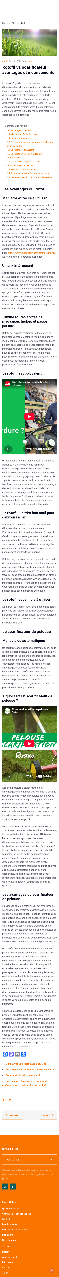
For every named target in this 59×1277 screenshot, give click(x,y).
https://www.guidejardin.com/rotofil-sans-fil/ (31, 252)
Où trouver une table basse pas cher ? (27, 1063)
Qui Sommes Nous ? (11, 1208)
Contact (6, 1219)
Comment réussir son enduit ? (23, 1075)
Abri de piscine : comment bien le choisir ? (30, 1069)
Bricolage (6, 1267)
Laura (29, 61)
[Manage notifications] (51, 1270)
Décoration (7, 1262)
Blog (14, 23)
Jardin (5, 61)
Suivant (47, 1115)
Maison (5, 1252)
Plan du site (7, 1235)
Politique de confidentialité (15, 1229)
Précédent (13, 1115)
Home (5, 23)
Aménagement (9, 1257)
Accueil (5, 1246)
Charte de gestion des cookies (16, 1214)
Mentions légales (10, 1224)
